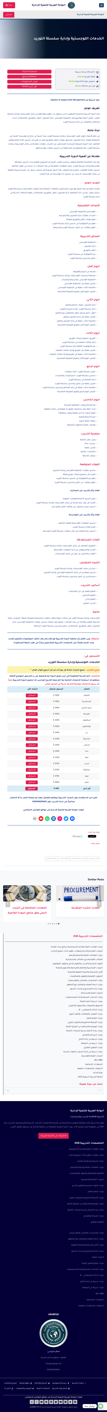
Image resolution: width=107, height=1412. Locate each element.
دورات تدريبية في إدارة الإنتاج (91, 1039)
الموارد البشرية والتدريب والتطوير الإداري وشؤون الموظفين (77, 964)
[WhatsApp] (32, 1402)
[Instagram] (65, 1402)
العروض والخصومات (23, 1388)
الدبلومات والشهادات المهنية (90, 1069)
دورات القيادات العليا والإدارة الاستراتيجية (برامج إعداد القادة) (77, 947)
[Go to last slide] (99, 903)
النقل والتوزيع (51, 858)
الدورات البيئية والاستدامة (92, 993)
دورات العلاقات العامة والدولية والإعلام (86, 955)
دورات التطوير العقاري (93, 1048)
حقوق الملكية (24, 1383)
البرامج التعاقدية (10, 1383)
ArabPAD (33, 1407)
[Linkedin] (51, 1402)
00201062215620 (39, 802)
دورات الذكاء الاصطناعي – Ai (91, 1010)
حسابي (8, 15)
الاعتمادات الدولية (43, 1388)
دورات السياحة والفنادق (92, 1035)
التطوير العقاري (97, 1222)
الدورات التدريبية (78, 1383)
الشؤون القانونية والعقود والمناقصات (86, 976)
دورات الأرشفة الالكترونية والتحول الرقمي (85, 1023)
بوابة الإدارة (98, 1073)
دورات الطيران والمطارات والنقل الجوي (86, 1014)
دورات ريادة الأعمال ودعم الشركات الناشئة (84, 1031)
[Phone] (37, 1402)
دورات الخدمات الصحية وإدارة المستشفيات (84, 997)
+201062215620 (53, 1370)
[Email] (41, 1402)
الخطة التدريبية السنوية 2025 (90, 1077)
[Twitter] (70, 1402)
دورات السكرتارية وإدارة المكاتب (90, 1161)
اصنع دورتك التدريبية (59, 1388)
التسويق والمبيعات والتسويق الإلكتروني (85, 1006)
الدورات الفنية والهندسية (92, 1056)
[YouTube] (61, 1402)
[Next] (7, 903)
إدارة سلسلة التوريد (78, 858)
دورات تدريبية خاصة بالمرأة (91, 1002)
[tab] (58, 923)
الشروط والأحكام (41, 1383)
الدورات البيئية (98, 1257)
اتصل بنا (24, 798)
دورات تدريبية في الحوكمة (92, 1043)
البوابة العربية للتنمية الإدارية (90, 15)
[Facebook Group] (56, 1402)
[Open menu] (101, 5)
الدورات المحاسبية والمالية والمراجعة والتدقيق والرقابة (79, 968)
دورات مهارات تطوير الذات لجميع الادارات (86, 1155)
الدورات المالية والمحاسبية (92, 1180)
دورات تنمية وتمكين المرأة (93, 1263)
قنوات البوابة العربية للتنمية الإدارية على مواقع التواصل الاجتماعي (53, 810)
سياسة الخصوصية (59, 1383)
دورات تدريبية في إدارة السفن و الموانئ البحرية (83, 1052)
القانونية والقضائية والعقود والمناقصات (87, 1174)
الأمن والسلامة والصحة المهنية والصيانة (85, 972)
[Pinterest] (46, 1402)
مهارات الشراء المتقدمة (86, 908)
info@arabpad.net (53, 1364)
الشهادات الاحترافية (94, 1064)
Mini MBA (98, 1060)
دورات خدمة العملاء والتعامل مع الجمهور (85, 985)
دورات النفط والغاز (95, 1018)
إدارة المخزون (94, 858)
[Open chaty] (100, 1406)
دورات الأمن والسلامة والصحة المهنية (87, 1245)
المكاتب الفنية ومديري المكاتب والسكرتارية (84, 960)
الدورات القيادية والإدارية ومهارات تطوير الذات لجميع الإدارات (77, 951)
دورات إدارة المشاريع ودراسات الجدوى (86, 989)
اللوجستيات (64, 858)
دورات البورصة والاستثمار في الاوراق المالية (84, 1027)
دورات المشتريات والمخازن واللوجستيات (85, 981)
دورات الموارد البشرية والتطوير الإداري (88, 1186)
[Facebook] (75, 1402)
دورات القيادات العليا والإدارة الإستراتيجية (86, 1149)
